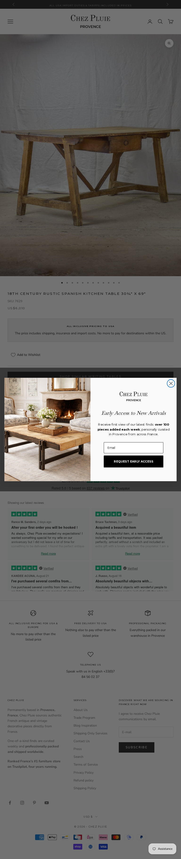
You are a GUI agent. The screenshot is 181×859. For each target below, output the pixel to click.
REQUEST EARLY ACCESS (133, 461)
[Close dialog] (171, 383)
